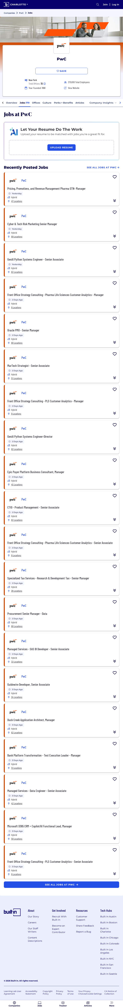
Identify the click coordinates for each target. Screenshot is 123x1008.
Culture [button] (47, 102)
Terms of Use (70, 992)
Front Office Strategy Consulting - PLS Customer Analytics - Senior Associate (50, 861)
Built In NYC (107, 958)
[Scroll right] (120, 103)
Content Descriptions (35, 939)
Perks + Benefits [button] (63, 102)
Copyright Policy (48, 992)
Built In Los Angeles (106, 951)
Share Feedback (85, 925)
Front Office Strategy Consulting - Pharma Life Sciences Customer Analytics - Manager (55, 295)
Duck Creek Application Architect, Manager (31, 720)
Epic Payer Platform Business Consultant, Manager (35, 472)
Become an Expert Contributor (58, 929)
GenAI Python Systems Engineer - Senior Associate (35, 259)
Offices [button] (36, 102)
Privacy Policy (59, 992)
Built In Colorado (109, 943)
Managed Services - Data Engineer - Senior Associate (36, 791)
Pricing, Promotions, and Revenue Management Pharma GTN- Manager (46, 188)
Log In (115, 4)
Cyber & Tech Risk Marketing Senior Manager (32, 224)
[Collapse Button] (114, 200)
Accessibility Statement (31, 992)
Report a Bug (83, 931)
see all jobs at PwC (60, 884)
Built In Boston (108, 922)
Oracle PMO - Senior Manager (23, 330)
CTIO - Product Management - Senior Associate (33, 507)
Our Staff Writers (33, 930)
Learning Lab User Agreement (12, 992)
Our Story (33, 916)
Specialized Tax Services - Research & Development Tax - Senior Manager (48, 578)
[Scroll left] (3, 103)
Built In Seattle (108, 973)
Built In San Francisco (106, 966)
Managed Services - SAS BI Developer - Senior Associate (38, 649)
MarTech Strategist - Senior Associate (28, 365)
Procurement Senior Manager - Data (27, 613)
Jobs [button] (24, 102)
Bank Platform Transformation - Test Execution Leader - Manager (44, 755)
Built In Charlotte (105, 930)
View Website (73, 87)
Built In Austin (108, 916)
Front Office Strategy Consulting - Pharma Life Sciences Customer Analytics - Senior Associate (60, 543)
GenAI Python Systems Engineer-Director (30, 436)
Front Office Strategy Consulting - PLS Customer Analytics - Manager (45, 401)
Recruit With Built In (59, 918)
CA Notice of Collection (110, 992)
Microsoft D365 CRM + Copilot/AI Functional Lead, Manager (39, 826)
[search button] (97, 4)
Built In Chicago (109, 937)
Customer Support (81, 918)
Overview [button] (11, 102)
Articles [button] (79, 102)
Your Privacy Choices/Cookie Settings (90, 992)
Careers (32, 922)
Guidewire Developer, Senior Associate (28, 684)
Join (105, 4)
